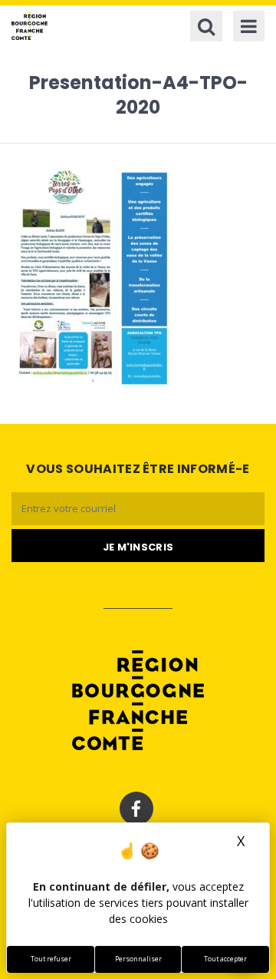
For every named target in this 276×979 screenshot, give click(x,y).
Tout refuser (51, 959)
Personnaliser (138, 959)
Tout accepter (225, 959)
